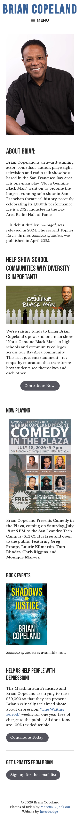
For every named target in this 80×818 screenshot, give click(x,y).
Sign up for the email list (33, 775)
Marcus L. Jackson (55, 807)
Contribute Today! (27, 737)
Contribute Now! (40, 386)
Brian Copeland (39, 9)
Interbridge (49, 811)
